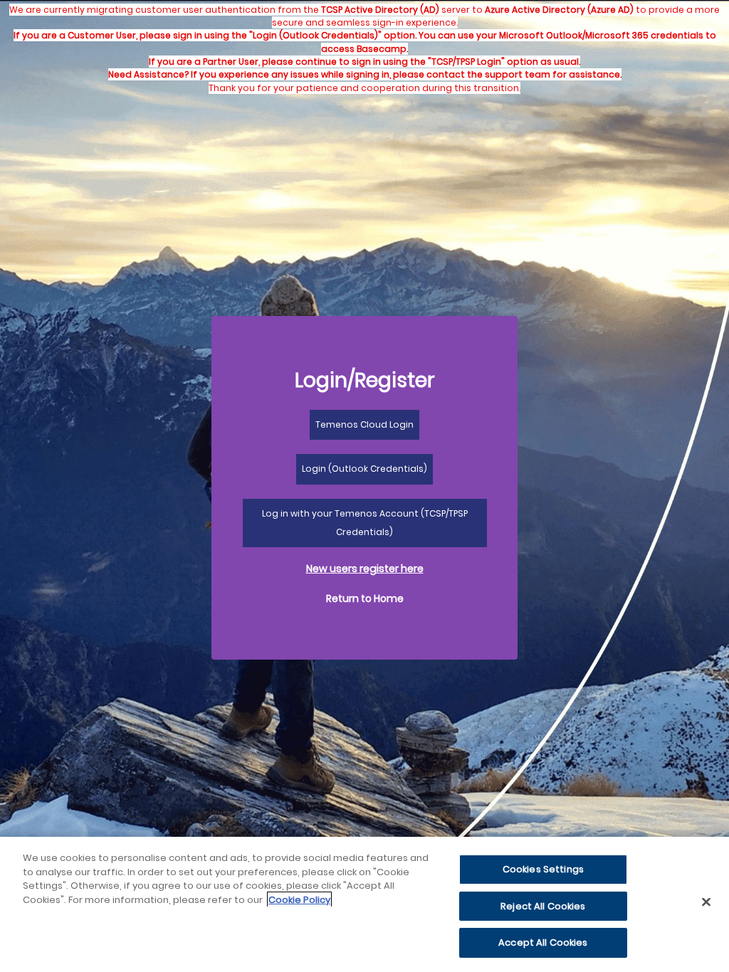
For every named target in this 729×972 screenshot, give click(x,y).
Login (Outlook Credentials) (364, 469)
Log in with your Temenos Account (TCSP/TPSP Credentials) (365, 522)
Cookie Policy (299, 900)
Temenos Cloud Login (364, 424)
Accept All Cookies (542, 942)
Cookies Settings (543, 869)
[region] (364, 904)
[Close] (706, 902)
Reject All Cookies (542, 906)
